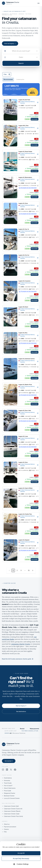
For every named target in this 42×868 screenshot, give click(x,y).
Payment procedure (10, 827)
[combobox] (21, 51)
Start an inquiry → (10, 43)
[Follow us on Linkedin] (7, 770)
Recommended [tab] (8, 79)
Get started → (9, 761)
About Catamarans (9, 788)
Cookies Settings (23, 864)
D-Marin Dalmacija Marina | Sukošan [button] (27, 102)
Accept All (21, 853)
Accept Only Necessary (21, 858)
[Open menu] (38, 3)
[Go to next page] (32, 570)
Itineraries (7, 780)
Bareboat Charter (9, 796)
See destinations (21, 711)
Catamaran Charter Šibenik (12, 811)
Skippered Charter (9, 793)
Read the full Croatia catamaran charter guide (17, 659)
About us (6, 824)
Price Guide (7, 791)
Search (21, 63)
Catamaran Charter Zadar (11, 814)
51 (29, 570)
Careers (6, 829)
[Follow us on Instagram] (3, 770)
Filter (5, 74)
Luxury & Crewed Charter (12, 798)
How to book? (8, 785)
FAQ (5, 832)
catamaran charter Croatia (20, 644)
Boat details (34, 119)
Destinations (8, 778)
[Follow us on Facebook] (15, 770)
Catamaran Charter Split (11, 806)
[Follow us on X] (11, 770)
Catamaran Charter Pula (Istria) (13, 816)
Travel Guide (8, 783)
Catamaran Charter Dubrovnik (13, 809)
